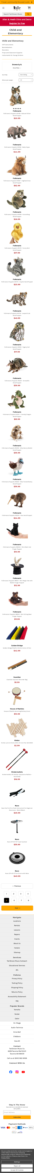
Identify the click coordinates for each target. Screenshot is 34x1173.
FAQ (17, 1001)
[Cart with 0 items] (30, 8)
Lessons (17, 930)
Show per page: (7, 80)
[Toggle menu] (3, 7)
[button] (17, 66)
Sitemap (17, 952)
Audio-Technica (17, 1028)
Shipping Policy (17, 988)
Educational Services (17, 965)
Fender (17, 1014)
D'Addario (17, 1036)
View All (17, 1041)
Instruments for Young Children (12, 55)
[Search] (28, 14)
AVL (17, 970)
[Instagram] (17, 1071)
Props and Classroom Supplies (12, 52)
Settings (17, 1162)
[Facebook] (10, 1071)
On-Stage (17, 1023)
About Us (17, 943)
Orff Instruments (7, 45)
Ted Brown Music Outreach (17, 961)
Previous (17, 886)
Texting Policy (17, 983)
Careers (17, 948)
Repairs (17, 934)
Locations (17, 921)
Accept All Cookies (17, 1170)
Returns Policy (17, 992)
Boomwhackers (7, 47)
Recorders (5, 50)
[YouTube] (23, 1071)
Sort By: (5, 75)
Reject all (17, 1166)
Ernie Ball (17, 1032)
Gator (17, 1019)
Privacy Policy (17, 979)
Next (17, 908)
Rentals (17, 925)
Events (17, 939)
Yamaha (17, 1010)
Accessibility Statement (17, 997)
